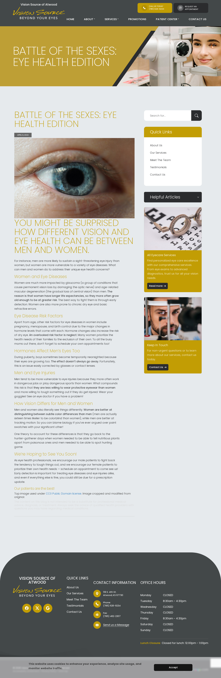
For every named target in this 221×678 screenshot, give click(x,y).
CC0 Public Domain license (63, 493)
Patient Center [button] (166, 19)
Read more (156, 286)
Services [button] (111, 19)
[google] (47, 608)
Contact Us (197, 19)
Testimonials (158, 167)
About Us (156, 145)
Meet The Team (160, 160)
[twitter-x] (37, 608)
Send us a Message (116, 625)
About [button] (88, 19)
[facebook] (26, 608)
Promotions (137, 19)
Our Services (158, 153)
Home (70, 19)
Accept (173, 667)
